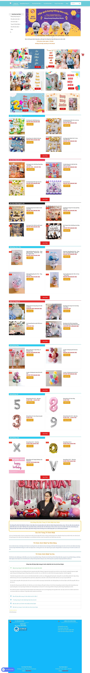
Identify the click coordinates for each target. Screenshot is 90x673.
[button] (26, 22)
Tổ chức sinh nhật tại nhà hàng (45, 543)
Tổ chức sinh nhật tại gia (45, 554)
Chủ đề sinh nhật (47, 3)
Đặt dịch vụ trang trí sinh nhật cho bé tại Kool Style (25, 607)
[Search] (79, 3)
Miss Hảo (17, 624)
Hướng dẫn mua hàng (63, 626)
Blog (67, 3)
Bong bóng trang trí (24, 3)
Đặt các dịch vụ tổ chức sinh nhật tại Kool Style (24, 603)
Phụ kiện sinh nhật (36, 3)
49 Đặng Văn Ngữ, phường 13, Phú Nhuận (45, 43)
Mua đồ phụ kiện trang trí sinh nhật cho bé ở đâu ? (25, 596)
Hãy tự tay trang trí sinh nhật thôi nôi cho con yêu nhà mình (27, 568)
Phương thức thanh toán (63, 628)
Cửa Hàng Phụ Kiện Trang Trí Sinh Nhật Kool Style (45, 522)
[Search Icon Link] (16, 32)
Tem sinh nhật (14, 21)
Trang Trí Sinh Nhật (59, 3)
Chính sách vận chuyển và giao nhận (66, 629)
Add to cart (30, 124)
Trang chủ (16, 3)
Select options (30, 169)
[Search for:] (76, 3)
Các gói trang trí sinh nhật (45, 532)
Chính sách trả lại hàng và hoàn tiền (65, 631)
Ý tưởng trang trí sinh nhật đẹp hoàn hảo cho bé (24, 600)
